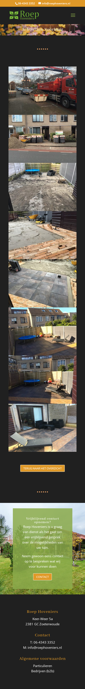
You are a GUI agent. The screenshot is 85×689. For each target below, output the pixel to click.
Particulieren (42, 666)
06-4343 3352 (26, 3)
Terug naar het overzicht (42, 468)
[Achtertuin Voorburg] (42, 452)
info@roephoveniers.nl (45, 647)
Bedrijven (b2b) (42, 671)
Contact (42, 577)
